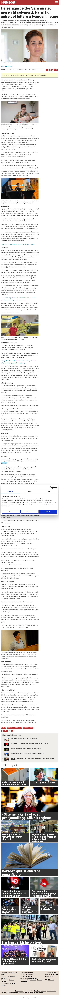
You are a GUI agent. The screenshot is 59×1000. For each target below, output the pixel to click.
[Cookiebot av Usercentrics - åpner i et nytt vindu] (51, 487)
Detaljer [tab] (30, 491)
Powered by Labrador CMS (29, 997)
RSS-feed (51, 980)
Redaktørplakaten (40, 991)
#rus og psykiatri (28, 727)
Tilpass (29, 511)
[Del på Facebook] (47, 70)
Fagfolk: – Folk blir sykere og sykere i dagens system (18, 244)
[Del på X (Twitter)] (50, 70)
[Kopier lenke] (56, 70)
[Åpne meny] (56, 2)
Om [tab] (49, 491)
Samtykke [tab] (10, 491)
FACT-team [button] (4, 463)
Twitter (39, 980)
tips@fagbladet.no (27, 976)
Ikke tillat (11, 511)
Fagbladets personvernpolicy (33, 992)
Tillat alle (48, 511)
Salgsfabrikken (32, 978)
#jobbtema (10, 727)
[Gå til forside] (8, 2)
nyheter (3, 727)
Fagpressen (19, 991)
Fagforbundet (29, 972)
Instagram (24, 981)
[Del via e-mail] (53, 70)
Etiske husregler (13, 992)
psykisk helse (18, 727)
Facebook (33, 980)
